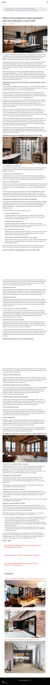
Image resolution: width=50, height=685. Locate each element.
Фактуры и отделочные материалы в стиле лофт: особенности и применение (21, 564)
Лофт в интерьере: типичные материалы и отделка (21, 555)
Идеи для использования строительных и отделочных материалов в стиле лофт (22, 546)
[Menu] (47, 2)
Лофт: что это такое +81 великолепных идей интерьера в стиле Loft (25, 579)
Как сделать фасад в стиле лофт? (15, 609)
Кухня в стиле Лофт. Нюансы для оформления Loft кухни (22, 639)
